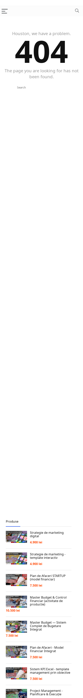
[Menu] (4, 11)
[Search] (77, 11)
